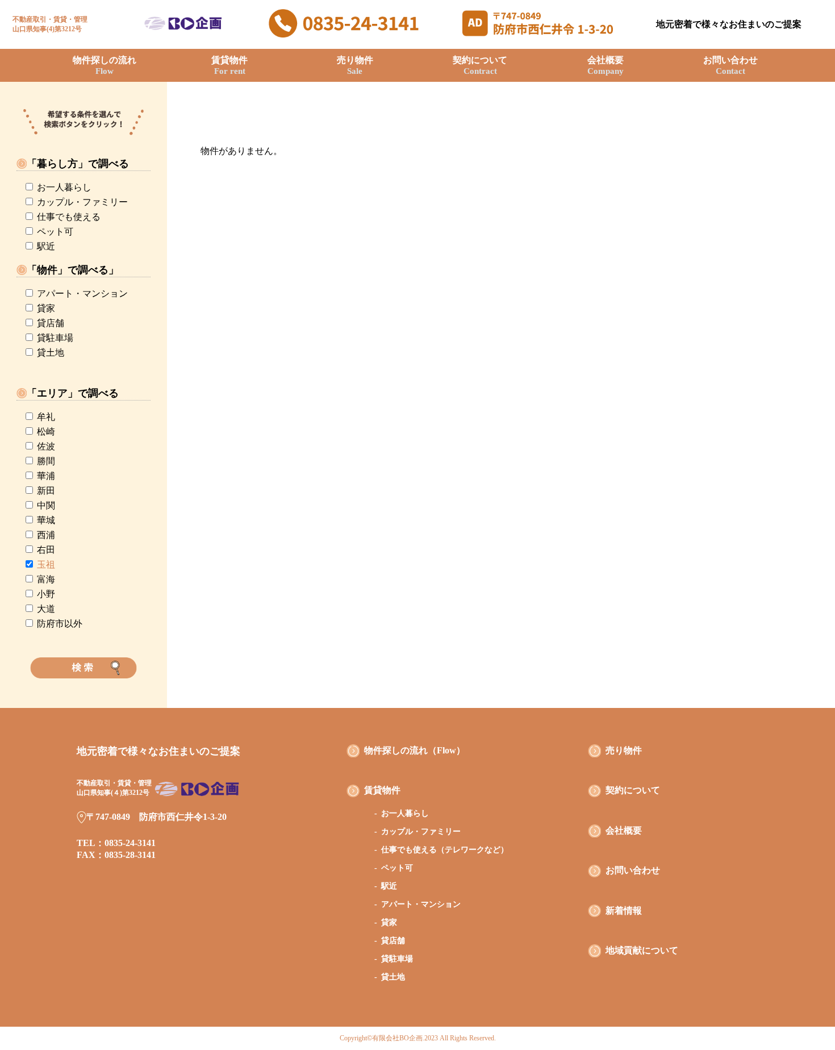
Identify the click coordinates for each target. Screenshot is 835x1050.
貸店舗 (50, 323)
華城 (46, 520)
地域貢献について (642, 950)
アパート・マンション (82, 293)
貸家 (46, 308)
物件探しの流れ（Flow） (414, 750)
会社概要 (605, 65)
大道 (46, 609)
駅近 (46, 246)
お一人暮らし (64, 187)
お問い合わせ (730, 65)
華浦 (46, 476)
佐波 (46, 446)
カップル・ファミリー (82, 202)
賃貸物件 (229, 65)
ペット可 (55, 231)
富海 (46, 579)
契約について (480, 65)
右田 (46, 550)
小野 (46, 594)
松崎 (46, 431)
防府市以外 (59, 623)
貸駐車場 (55, 338)
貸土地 (50, 352)
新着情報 (624, 910)
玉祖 (46, 564)
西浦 (46, 535)
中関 (46, 505)
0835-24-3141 (130, 843)
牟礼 (46, 417)
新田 (46, 490)
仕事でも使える (69, 217)
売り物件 (355, 65)
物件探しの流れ (104, 65)
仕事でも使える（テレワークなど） (444, 849)
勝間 (46, 461)
